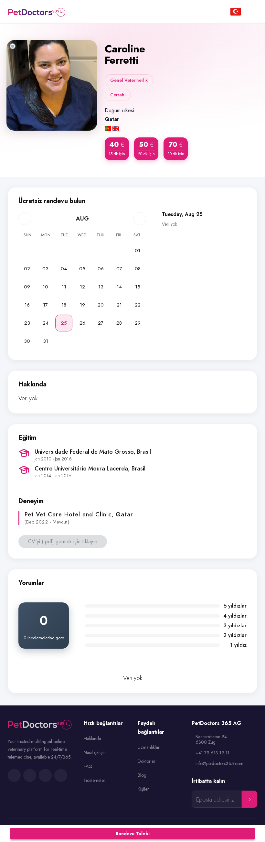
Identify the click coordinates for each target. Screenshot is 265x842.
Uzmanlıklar (149, 747)
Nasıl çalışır (94, 752)
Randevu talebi (133, 833)
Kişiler (143, 789)
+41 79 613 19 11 (212, 753)
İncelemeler (94, 780)
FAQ (88, 766)
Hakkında (92, 738)
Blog (142, 775)
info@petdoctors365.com (219, 763)
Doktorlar (146, 761)
